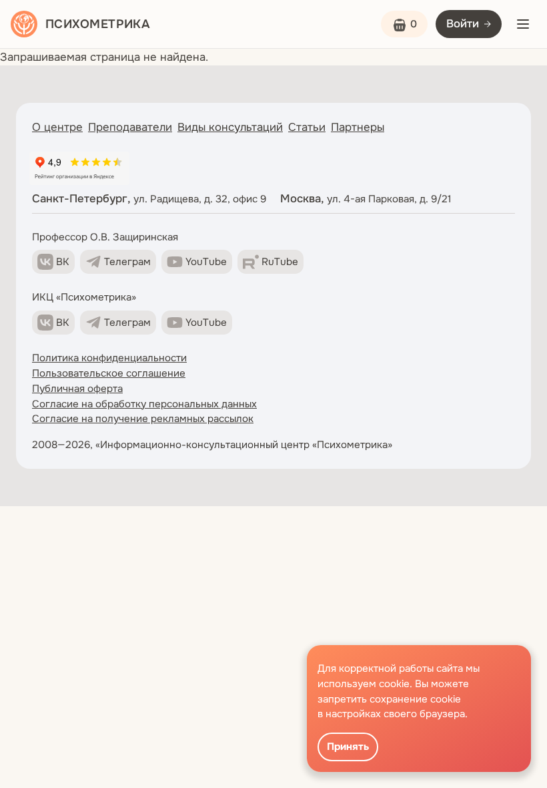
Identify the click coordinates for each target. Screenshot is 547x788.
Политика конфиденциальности (109, 358)
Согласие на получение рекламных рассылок (142, 418)
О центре (57, 127)
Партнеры (357, 127)
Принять (348, 746)
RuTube (279, 261)
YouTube (206, 261)
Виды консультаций (230, 127)
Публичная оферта (77, 388)
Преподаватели (130, 127)
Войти (462, 24)
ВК (62, 261)
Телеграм (127, 261)
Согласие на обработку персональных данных (144, 404)
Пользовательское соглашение (108, 373)
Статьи (307, 127)
